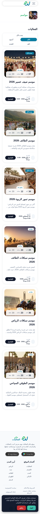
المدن (29, 473)
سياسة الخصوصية (10, 488)
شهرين (11, 44)
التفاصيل (10, 99)
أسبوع (11, 39)
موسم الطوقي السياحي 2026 (22, 385)
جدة (11, 470)
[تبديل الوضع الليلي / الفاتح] (5, 3)
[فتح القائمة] (33, 3)
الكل (28, 39)
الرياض (11, 466)
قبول (31, 508)
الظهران (10, 476)
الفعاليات (29, 466)
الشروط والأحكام (29, 488)
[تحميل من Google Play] (28, 454)
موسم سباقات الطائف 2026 (23, 259)
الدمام (11, 480)
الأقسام (29, 470)
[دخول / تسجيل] (10, 3)
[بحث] (7, 3)
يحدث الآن (20, 35)
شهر (28, 44)
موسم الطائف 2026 (24, 140)
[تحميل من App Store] (12, 454)
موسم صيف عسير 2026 (22, 81)
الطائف (11, 473)
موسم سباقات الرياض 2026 (23, 322)
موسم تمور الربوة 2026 (22, 199)
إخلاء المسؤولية (10, 492)
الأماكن (29, 476)
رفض (21, 508)
